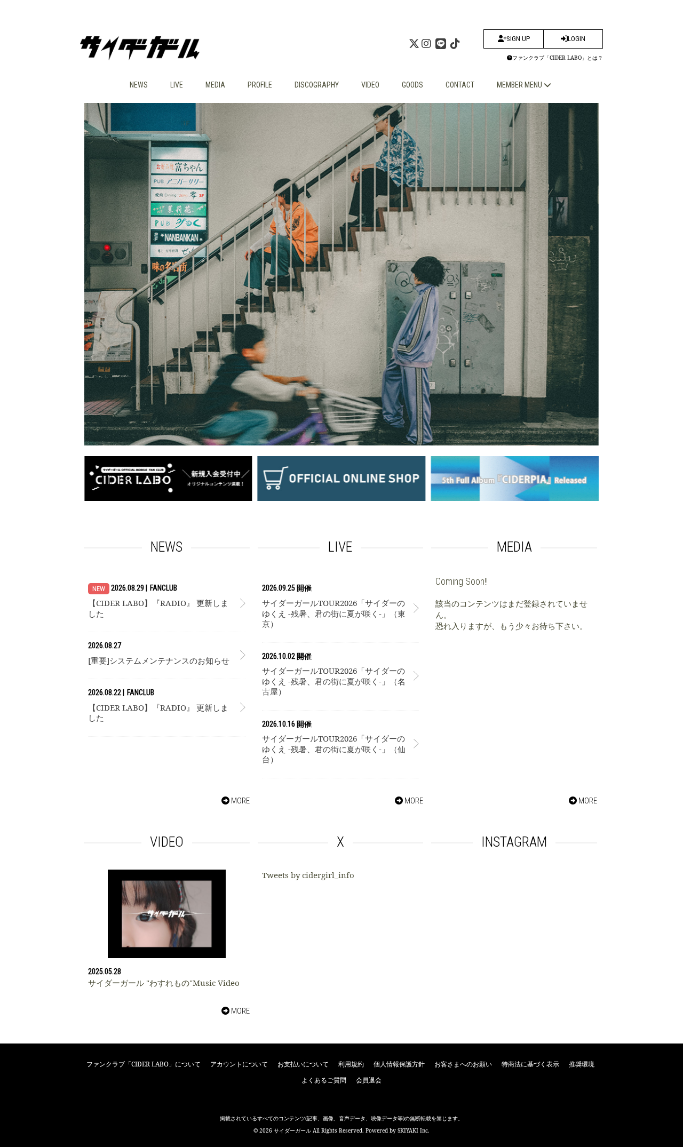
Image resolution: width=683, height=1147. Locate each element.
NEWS (139, 85)
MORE (239, 801)
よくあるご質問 (323, 1080)
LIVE (176, 85)
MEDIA (215, 85)
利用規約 (351, 1064)
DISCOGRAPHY (317, 85)
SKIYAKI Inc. (414, 1130)
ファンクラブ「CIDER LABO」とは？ (557, 57)
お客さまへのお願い (463, 1064)
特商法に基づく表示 (530, 1064)
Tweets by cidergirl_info (308, 875)
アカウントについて (239, 1064)
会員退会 (369, 1080)
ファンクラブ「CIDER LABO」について (143, 1064)
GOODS (412, 85)
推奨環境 (581, 1064)
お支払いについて (303, 1064)
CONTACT (460, 85)
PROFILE (260, 85)
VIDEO (370, 85)
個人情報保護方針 (399, 1064)
